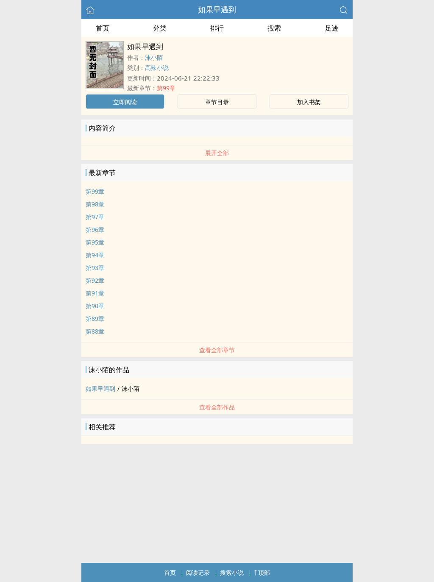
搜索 (274, 28)
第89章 (95, 319)
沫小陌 (154, 57)
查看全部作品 (217, 407)
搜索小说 (232, 572)
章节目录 (217, 102)
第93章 (95, 268)
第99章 (166, 88)
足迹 (332, 28)
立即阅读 (125, 102)
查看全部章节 (217, 350)
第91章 (95, 293)
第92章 (95, 280)
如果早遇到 (217, 9)
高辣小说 (157, 68)
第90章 (95, 306)
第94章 (95, 255)
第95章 (95, 242)
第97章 (95, 217)
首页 (102, 28)
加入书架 (309, 102)
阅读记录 (198, 572)
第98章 (95, 204)
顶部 (264, 572)
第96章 (95, 230)
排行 (217, 28)
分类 (160, 28)
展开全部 (217, 153)
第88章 (95, 331)
